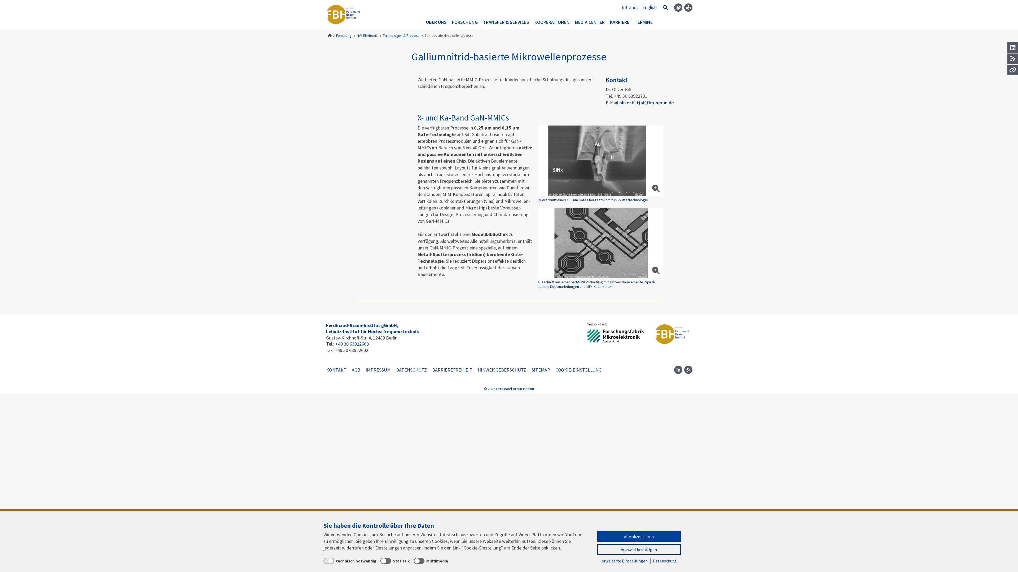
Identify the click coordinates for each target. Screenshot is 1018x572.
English (649, 7)
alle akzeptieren (639, 536)
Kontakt (336, 370)
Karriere (619, 22)
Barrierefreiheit (452, 370)
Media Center (590, 22)
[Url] (1012, 70)
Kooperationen (552, 22)
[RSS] (1012, 58)
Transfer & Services (506, 22)
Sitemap (541, 370)
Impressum (378, 370)
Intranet (630, 7)
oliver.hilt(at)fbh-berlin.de (646, 103)
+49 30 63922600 (352, 344)
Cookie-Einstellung (578, 370)
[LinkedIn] (1012, 47)
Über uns (436, 22)
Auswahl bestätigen (639, 549)
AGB (356, 370)
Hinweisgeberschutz (502, 370)
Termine (644, 22)
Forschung (465, 22)
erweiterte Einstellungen (625, 561)
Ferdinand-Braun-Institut (343, 14)
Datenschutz (411, 370)
